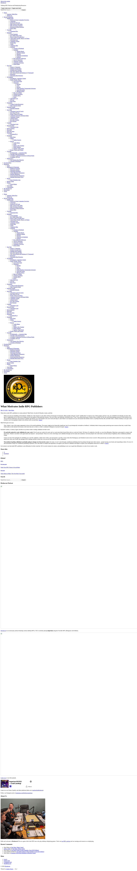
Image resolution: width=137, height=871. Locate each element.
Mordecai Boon (20, 91)
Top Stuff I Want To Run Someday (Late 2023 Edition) (25, 850)
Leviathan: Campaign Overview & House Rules (22, 155)
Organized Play (14, 31)
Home (5, 12)
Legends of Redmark (18, 48)
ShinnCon (9, 15)
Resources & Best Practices (17, 27)
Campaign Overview (18, 62)
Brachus (18, 84)
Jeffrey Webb (7, 848)
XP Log (12, 100)
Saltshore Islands (20, 52)
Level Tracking (14, 34)
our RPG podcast (66, 841)
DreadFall (9, 135)
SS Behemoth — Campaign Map (18, 152)
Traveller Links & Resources (17, 154)
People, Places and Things (16, 150)
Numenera (9, 102)
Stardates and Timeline (15, 70)
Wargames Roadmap (15, 171)
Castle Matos (16, 142)
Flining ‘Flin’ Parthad (18, 145)
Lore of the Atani (17, 81)
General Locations (18, 94)
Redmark (9, 32)
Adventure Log (14, 40)
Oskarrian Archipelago (22, 55)
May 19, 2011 (4, 410)
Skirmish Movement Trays (16, 177)
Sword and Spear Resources (17, 175)
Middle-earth (10, 18)
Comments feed (8, 862)
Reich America (10, 128)
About (5, 191)
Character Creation (18, 61)
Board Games (10, 181)
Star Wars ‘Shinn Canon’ (17, 847)
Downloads (7, 190)
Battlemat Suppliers (15, 168)
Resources (12, 74)
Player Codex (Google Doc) (17, 37)
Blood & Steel (10, 125)
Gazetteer (15, 50)
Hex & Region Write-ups (19, 58)
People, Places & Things (16, 114)
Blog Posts (13, 101)
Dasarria (18, 54)
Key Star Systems (14, 120)
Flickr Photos (13, 184)
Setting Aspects (17, 140)
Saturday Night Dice (12, 14)
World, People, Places (15, 80)
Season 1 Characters (15, 67)
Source (40, 420)
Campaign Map (14, 45)
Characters (12, 21)
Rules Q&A (13, 28)
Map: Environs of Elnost (16, 25)
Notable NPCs (17, 95)
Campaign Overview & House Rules (19, 115)
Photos (8, 183)
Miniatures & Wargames (13, 167)
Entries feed (7, 860)
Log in (5, 859)
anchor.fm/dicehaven (38, 790)
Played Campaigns (8, 17)
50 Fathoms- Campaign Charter (18, 78)
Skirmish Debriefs (14, 108)
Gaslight (9, 122)
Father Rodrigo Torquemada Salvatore (26, 88)
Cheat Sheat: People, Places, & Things (19, 38)
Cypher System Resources (16, 104)
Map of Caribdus (17, 92)
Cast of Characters (18, 60)
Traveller (9, 30)
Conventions (10, 187)
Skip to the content (5, 1)
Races (14, 97)
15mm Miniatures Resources (17, 173)
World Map (13, 42)
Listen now (3, 778)
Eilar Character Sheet (15, 105)
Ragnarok (9, 132)
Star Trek (9, 65)
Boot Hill (9, 130)
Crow (17, 85)
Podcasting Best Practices (16, 75)
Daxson (18, 87)
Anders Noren (9, 869)
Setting (12, 138)
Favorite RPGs (7, 162)
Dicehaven (3, 2)
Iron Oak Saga (10, 131)
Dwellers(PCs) (14, 134)
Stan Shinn (11, 410)
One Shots (9, 185)
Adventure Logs (14, 124)
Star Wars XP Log (14, 112)
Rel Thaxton (13, 121)
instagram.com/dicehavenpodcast (24, 793)
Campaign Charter (14, 41)
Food (8, 165)
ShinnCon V (10, 158)
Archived (12, 47)
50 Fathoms (10, 77)
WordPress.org (7, 863)
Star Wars (9, 110)
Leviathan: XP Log (15, 157)
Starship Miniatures (15, 174)
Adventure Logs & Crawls (16, 111)
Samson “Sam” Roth (18, 148)
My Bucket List (8, 188)
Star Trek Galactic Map (16, 71)
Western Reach (20, 51)
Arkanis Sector (14, 118)
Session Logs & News (15, 68)
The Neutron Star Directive (17, 160)
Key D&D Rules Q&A (16, 35)
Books (8, 178)
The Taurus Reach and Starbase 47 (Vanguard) (22, 72)
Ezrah (14, 144)
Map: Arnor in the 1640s (16, 24)
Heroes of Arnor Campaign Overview (19, 20)
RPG (2, 461)
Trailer (11, 44)
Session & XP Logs (15, 22)
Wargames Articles (15, 170)
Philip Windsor (17, 147)
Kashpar (18, 57)
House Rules (16, 64)
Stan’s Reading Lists (15, 180)
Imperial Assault (11, 107)
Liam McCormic (20, 90)
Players (12, 141)
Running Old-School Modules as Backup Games (23, 853)
